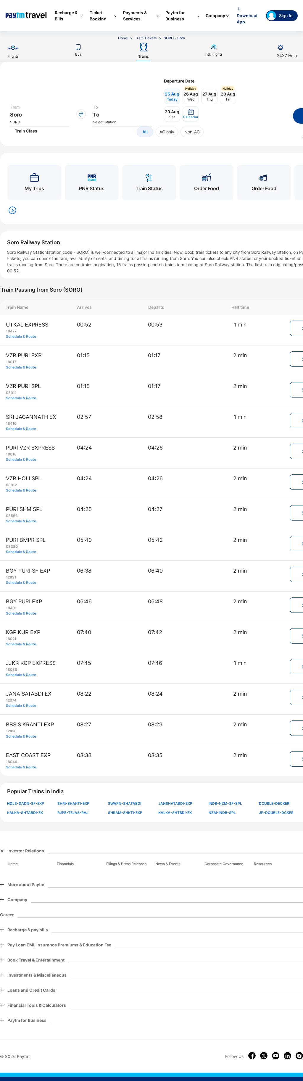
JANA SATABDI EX (28, 694)
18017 (11, 362)
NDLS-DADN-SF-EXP (25, 803)
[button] (191, 114)
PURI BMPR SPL (26, 540)
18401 (11, 608)
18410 (11, 423)
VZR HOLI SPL (23, 478)
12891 (11, 577)
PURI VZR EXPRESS (30, 448)
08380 (12, 546)
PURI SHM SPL (24, 509)
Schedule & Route (21, 336)
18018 (11, 454)
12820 (11, 731)
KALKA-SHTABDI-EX (25, 812)
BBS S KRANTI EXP (30, 724)
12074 (11, 700)
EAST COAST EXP (28, 755)
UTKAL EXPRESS (27, 324)
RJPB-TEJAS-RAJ (72, 812)
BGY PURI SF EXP (28, 571)
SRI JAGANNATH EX (31, 417)
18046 (11, 762)
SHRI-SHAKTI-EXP (73, 803)
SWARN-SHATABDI (124, 803)
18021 (11, 638)
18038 (11, 669)
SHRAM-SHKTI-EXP (125, 812)
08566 (12, 515)
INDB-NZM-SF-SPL (225, 803)
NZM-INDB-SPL (222, 812)
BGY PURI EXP (24, 601)
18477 (11, 331)
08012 (11, 485)
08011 (11, 392)
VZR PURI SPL (23, 386)
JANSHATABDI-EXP (175, 803)
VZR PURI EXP (23, 355)
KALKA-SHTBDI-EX (175, 812)
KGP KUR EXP (23, 632)
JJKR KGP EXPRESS (31, 663)
